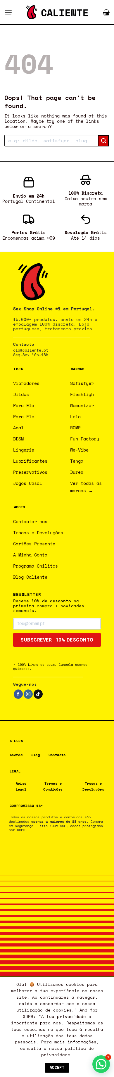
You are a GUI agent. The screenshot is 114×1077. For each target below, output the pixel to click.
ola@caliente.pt (30, 350)
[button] (8, 12)
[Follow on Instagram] (28, 694)
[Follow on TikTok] (38, 694)
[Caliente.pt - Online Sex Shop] (57, 12)
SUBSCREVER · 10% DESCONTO (57, 640)
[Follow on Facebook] (18, 694)
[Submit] (103, 140)
